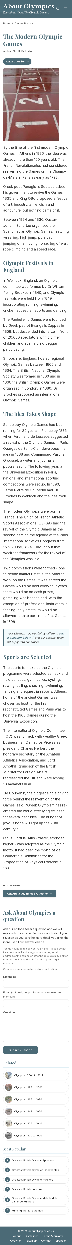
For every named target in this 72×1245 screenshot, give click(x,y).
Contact (46, 1240)
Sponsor (61, 1240)
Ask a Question (15, 61)
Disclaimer (31, 1236)
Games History (24, 23)
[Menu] (66, 9)
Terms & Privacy (52, 1236)
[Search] (58, 9)
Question (9, 1012)
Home (6, 23)
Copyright (16, 1240)
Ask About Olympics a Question (28, 893)
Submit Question (20, 1050)
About (17, 1236)
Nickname (9, 976)
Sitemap (32, 1240)
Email (32, 994)
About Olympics (28, 6)
